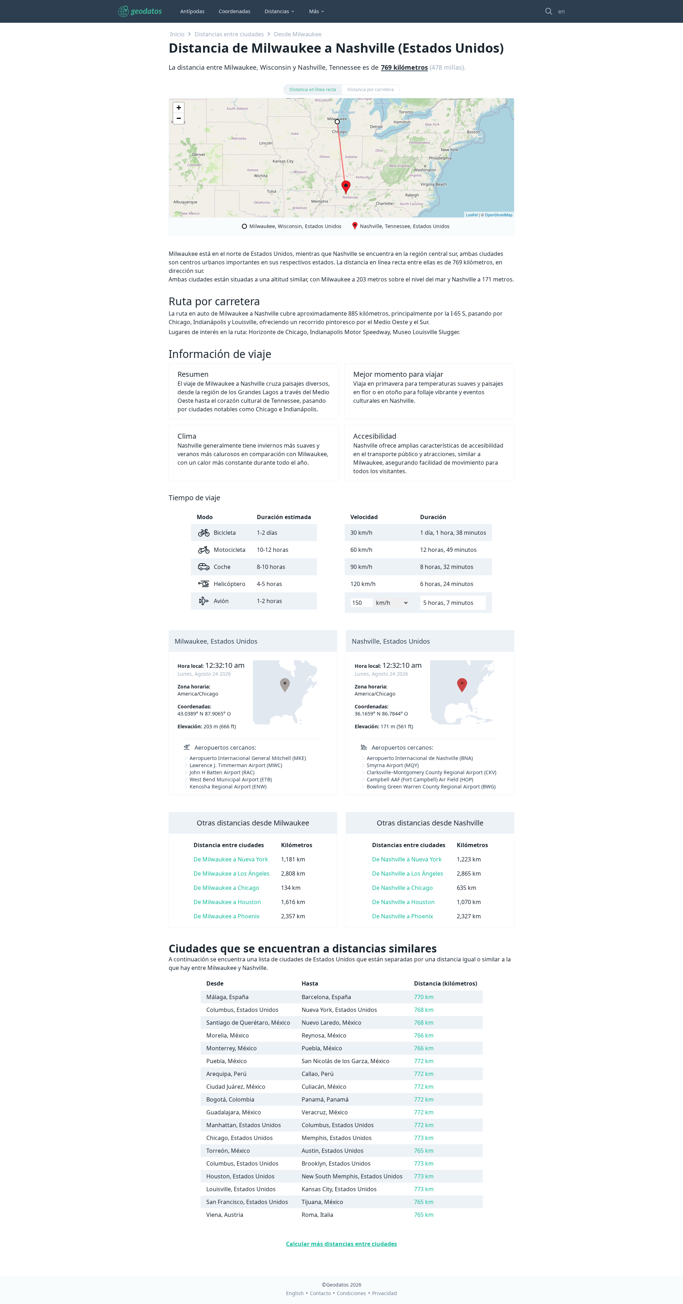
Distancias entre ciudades (229, 34)
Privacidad (384, 1293)
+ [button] (178, 107)
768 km (424, 1010)
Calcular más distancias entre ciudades (341, 1244)
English (295, 1293)
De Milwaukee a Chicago (226, 888)
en (561, 11)
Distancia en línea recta (313, 89)
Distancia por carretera (371, 89)
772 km (424, 1061)
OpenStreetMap (498, 214)
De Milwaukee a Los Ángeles (232, 873)
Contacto (320, 1293)
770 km (424, 997)
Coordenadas (234, 11)
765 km (424, 1151)
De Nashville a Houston (403, 902)
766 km (424, 1035)
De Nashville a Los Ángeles (407, 873)
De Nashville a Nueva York (407, 859)
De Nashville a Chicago (402, 888)
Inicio (177, 34)
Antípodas (192, 11)
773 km (424, 1138)
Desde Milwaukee (298, 34)
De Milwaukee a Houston (227, 902)
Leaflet (472, 214)
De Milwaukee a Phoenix (226, 916)
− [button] (178, 118)
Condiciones (351, 1293)
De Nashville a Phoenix (402, 916)
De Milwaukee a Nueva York (231, 859)
